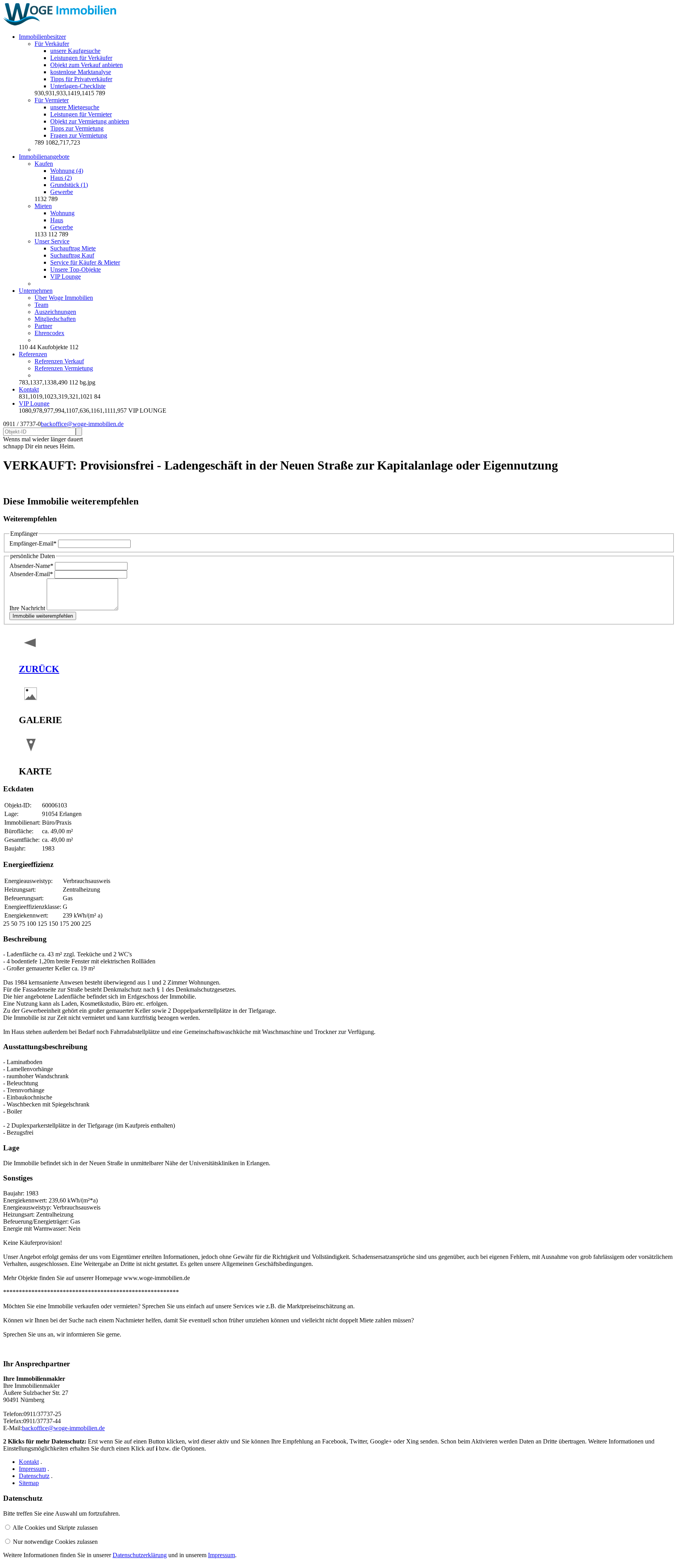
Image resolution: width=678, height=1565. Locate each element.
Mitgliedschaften (55, 319)
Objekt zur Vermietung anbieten (89, 121)
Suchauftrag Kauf (72, 255)
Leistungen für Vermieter (81, 114)
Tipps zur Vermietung (77, 128)
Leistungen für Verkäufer (81, 57)
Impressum (32, 1468)
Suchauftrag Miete (73, 248)
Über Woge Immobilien (64, 297)
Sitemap (29, 1483)
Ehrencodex (49, 333)
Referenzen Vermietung (64, 368)
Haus (56, 220)
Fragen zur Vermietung (78, 135)
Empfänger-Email (32, 543)
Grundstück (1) (69, 184)
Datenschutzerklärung (140, 1555)
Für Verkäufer (52, 43)
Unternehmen (36, 290)
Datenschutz (34, 1476)
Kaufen (44, 163)
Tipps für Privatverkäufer (81, 79)
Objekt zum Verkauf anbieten (86, 65)
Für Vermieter (52, 100)
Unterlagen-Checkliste (78, 86)
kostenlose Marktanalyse (80, 72)
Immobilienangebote (44, 156)
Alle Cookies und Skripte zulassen (55, 1527)
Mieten (43, 206)
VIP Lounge (65, 276)
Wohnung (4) (66, 170)
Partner (43, 326)
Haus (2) (61, 177)
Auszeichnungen (55, 311)
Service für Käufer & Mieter (85, 262)
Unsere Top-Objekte (75, 269)
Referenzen (33, 354)
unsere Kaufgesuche (75, 50)
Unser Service (52, 241)
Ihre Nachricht (28, 608)
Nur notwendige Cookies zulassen (55, 1541)
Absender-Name (31, 565)
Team (41, 304)
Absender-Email (31, 574)
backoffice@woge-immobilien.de (82, 424)
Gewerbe (61, 192)
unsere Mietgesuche (74, 107)
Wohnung (62, 213)
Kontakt (29, 389)
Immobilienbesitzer (42, 36)
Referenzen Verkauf (59, 361)
